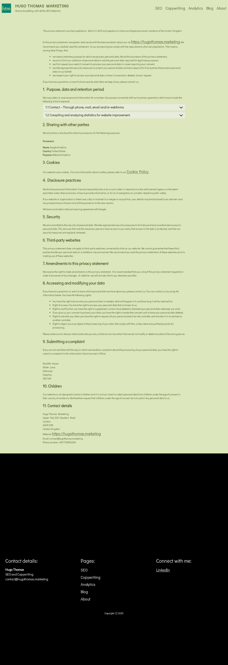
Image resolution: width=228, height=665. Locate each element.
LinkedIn (163, 569)
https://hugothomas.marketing (155, 41)
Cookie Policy (138, 171)
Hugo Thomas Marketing (42, 5)
